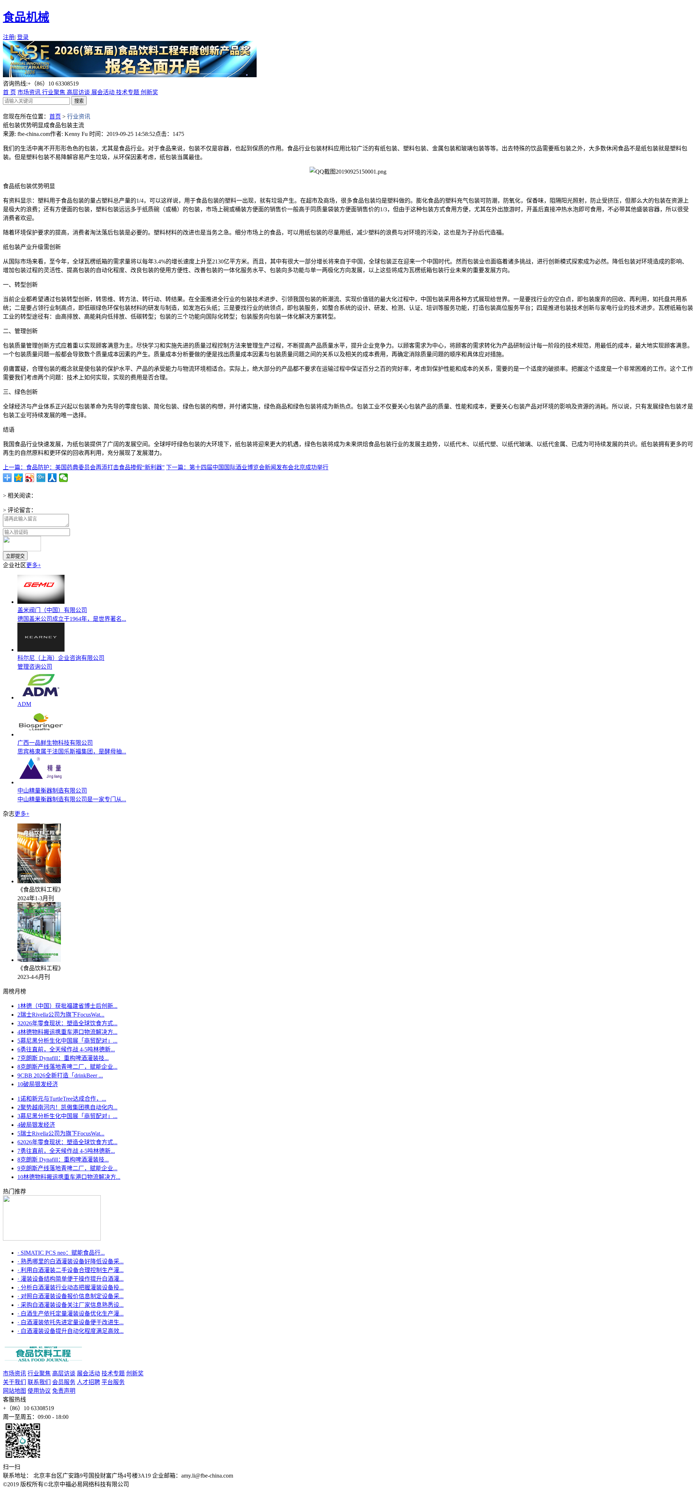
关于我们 (14, 1382)
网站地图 (14, 1391)
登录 (23, 37)
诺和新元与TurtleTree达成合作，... (61, 1099)
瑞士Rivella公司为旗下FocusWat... (60, 1015)
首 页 (9, 92)
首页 (55, 116)
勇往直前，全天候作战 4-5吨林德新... (66, 1049)
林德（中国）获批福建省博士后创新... (67, 1006)
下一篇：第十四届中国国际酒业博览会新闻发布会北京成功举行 (247, 467)
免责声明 (63, 1391)
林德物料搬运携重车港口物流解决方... (67, 1032)
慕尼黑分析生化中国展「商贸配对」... (67, 1041)
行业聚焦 (54, 92)
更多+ (33, 565)
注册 (8, 37)
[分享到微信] (63, 477)
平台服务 (113, 1382)
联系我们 (39, 1382)
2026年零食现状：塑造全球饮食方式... (67, 1023)
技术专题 (128, 92)
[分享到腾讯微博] (41, 477)
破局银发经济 (37, 1084)
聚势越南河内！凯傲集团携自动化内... (67, 1107)
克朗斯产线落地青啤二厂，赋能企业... (67, 1067)
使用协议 (39, 1391)
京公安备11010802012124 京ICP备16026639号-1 (192, 1484)
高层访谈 (79, 92)
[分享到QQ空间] (18, 477)
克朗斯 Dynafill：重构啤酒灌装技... (63, 1058)
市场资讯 (29, 92)
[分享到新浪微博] (29, 477)
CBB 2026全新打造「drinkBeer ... (60, 1075)
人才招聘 (88, 1382)
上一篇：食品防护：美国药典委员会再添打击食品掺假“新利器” (84, 467)
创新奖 (149, 92)
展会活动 (103, 92)
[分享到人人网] (52, 477)
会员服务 (63, 1382)
